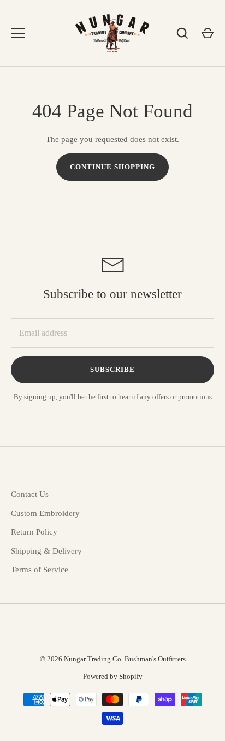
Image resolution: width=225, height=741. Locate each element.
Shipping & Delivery (46, 551)
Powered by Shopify (113, 676)
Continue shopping (113, 167)
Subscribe (112, 369)
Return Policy (34, 531)
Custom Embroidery (45, 513)
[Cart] (208, 33)
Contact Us (30, 494)
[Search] (182, 33)
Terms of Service (39, 569)
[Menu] (18, 33)
